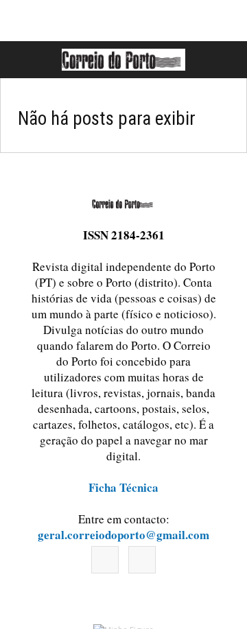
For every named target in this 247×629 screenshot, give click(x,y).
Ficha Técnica (123, 487)
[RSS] (142, 559)
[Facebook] (105, 559)
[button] (221, 59)
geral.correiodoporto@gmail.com (123, 534)
